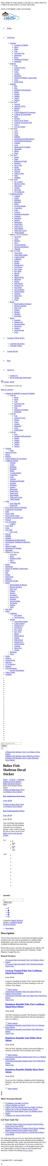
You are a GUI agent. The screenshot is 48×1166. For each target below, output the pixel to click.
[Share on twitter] (8, 910)
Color (5, 854)
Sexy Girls (18, 165)
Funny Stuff (9, 514)
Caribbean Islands (16, 194)
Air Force (17, 237)
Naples (16, 281)
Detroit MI (13, 505)
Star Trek (17, 190)
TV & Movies (19, 192)
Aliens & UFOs (19, 106)
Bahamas (17, 200)
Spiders (17, 96)
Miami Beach (19, 277)
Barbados (17, 202)
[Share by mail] (8, 917)
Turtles (16, 98)
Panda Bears (18, 82)
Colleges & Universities (22, 114)
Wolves (17, 100)
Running (17, 320)
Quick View (9, 966)
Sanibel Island (19, 292)
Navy (16, 243)
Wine (16, 175)
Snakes (16, 94)
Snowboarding (19, 324)
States (7, 611)
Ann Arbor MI (15, 503)
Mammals (17, 76)
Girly (16, 131)
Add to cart (7, 902)
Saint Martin (18, 228)
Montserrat (18, 222)
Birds (16, 49)
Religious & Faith (20, 161)
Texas (16, 300)
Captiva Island (19, 257)
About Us (10, 370)
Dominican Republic (21, 214)
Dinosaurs (17, 55)
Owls (16, 80)
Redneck (17, 163)
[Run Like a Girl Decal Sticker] (21, 1109)
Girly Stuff (9, 526)
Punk (16, 159)
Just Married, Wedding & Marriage (17, 542)
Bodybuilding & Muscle (22, 304)
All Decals (11, 37)
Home (9, 28)
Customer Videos (16, 346)
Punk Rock (9, 577)
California (17, 259)
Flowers (17, 118)
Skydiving (18, 326)
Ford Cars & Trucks (21, 121)
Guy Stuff (8, 530)
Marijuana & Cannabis (22, 147)
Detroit (16, 261)
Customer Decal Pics (17, 344)
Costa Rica (18, 208)
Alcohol (17, 104)
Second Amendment (21, 247)
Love (16, 145)
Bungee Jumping (20, 306)
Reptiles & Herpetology (22, 90)
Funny (16, 125)
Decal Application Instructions (20, 378)
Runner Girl (18, 322)
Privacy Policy (28, 1150)
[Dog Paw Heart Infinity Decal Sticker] (26, 1113)
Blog (8, 361)
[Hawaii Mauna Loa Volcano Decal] (18, 1115)
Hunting (17, 314)
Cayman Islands (20, 206)
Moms (16, 151)
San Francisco (19, 290)
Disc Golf (17, 308)
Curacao (17, 212)
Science (17, 188)
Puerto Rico (18, 224)
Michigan (17, 279)
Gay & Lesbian (19, 127)
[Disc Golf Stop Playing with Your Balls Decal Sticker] (24, 1107)
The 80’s (17, 169)
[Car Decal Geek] (10, 21)
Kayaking (17, 316)
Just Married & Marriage (23, 141)
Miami (16, 275)
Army (16, 239)
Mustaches (18, 186)
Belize (16, 204)
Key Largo (18, 269)
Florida (16, 263)
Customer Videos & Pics (15, 338)
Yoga (16, 332)
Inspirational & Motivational (24, 139)
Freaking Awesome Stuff (23, 123)
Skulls (16, 167)
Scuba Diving (19, 330)
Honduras (17, 218)
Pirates (16, 157)
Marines (17, 241)
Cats (15, 51)
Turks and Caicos (20, 230)
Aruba (16, 198)
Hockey (17, 312)
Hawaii (16, 273)
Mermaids (17, 149)
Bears (16, 47)
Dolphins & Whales (21, 59)
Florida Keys (18, 265)
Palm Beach (18, 283)
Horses (16, 70)
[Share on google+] (9, 912)
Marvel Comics (19, 184)
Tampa (16, 298)
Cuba (16, 210)
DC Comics (18, 182)
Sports (12, 302)
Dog (15, 408)
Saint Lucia (18, 226)
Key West (17, 271)
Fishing (17, 310)
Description (9, 928)
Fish (15, 66)
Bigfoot (17, 108)
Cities (7, 501)
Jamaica (17, 220)
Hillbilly (17, 137)
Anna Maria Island (20, 255)
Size (4, 840)
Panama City (18, 285)
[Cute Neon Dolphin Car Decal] (15, 1105)
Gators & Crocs (19, 68)
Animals (13, 43)
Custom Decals (12, 351)
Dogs (16, 57)
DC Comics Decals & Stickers (16, 507)
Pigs (15, 88)
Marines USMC (15, 558)
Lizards (17, 74)
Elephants (17, 61)
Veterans (17, 249)
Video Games (19, 173)
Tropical (17, 171)
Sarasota (17, 294)
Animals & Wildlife (21, 45)
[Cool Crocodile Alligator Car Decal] (16, 1103)
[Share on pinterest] (8, 915)
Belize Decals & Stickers (12, 784)
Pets (15, 86)
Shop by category (7, 390)
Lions (16, 72)
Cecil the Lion (19, 53)
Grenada (17, 216)
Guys (16, 133)
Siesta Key (18, 296)
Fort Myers (18, 267)
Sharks (16, 92)
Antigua (17, 196)
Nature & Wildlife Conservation (25, 78)
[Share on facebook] (8, 908)
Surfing (17, 328)
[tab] (26, 928)
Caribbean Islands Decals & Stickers (13, 781)
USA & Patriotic (20, 245)
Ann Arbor (18, 253)
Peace (16, 153)
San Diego (18, 288)
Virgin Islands (19, 233)
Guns (16, 135)
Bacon (16, 110)
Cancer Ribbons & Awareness (24, 112)
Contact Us (14, 376)
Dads (16, 116)
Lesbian (17, 143)
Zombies (17, 178)
